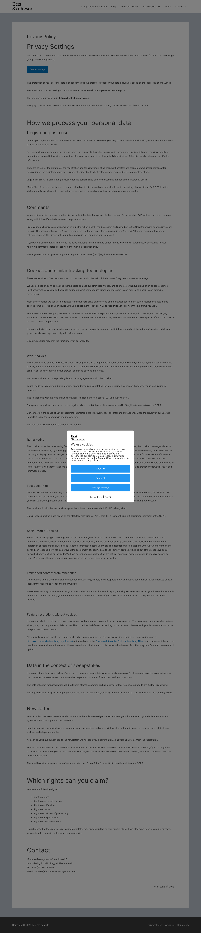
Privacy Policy (96, 497)
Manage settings (100, 487)
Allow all (100, 468)
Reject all (100, 478)
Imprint (107, 497)
